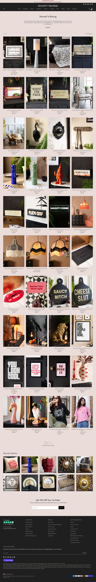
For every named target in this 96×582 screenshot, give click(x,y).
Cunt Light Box (13, 229)
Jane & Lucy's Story (74, 524)
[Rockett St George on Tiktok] (90, 4)
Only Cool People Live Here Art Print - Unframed (82, 349)
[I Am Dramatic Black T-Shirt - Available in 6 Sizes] (59, 412)
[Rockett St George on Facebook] (83, 4)
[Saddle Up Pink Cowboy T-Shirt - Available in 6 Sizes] (82, 412)
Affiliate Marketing (52, 533)
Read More (48, 27)
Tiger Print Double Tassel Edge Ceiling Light (36, 268)
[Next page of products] (52, 443)
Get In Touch (50, 522)
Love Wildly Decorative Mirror (14, 110)
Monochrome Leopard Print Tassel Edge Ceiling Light (13, 269)
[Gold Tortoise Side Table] (13, 133)
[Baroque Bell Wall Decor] (59, 133)
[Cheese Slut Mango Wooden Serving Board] (82, 291)
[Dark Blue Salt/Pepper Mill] (13, 172)
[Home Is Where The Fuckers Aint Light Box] (82, 172)
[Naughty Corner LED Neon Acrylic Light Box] (59, 212)
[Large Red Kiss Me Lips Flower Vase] (82, 371)
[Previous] (30, 1)
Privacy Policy (73, 533)
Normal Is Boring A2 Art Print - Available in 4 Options (13, 70)
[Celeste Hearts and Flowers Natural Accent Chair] (82, 93)
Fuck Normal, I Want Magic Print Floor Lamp (36, 69)
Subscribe (84, 552)
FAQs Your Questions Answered (54, 524)
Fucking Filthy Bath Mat (82, 268)
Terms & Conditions (74, 540)
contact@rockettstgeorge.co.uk (9, 528)
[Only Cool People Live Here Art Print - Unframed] (82, 331)
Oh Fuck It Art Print (59, 388)
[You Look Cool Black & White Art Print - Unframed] (13, 371)
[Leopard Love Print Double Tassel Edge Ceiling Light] (59, 251)
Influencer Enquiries (52, 529)
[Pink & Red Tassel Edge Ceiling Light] (82, 212)
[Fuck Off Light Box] (36, 212)
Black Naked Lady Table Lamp (13, 348)
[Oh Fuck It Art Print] (59, 371)
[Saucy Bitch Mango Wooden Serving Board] (59, 291)
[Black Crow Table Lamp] (36, 331)
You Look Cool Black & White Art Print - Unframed (13, 389)
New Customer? (29, 524)
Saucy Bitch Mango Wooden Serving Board (59, 309)
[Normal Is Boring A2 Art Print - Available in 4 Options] (13, 52)
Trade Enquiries (51, 531)
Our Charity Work (74, 529)
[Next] (65, 1)
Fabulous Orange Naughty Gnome (59, 190)
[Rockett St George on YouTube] (92, 4)
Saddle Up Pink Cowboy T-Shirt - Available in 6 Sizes (82, 430)
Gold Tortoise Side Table (13, 150)
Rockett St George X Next (31, 535)
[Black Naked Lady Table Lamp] (13, 331)
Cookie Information (74, 538)
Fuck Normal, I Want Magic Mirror (82, 69)
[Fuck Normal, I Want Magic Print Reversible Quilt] (59, 52)
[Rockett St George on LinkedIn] (87, 4)
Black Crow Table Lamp (36, 348)
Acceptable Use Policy (75, 542)
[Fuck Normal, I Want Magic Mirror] (82, 52)
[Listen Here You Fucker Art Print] (36, 371)
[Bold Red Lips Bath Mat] (13, 291)
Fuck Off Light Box (36, 229)
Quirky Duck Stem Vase (36, 429)
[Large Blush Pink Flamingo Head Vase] (13, 412)
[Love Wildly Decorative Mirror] (13, 93)
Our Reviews (73, 531)
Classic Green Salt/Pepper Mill (37, 190)
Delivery (27, 529)
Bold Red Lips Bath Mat (14, 309)
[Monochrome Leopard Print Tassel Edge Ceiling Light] (13, 251)
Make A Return (29, 526)
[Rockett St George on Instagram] (85, 4)
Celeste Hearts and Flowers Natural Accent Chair (82, 111)
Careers (72, 526)
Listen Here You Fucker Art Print (36, 388)
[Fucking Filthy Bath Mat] (82, 251)
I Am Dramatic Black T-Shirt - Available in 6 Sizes (59, 430)
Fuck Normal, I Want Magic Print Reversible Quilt (59, 70)
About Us (72, 522)
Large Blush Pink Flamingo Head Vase (14, 429)
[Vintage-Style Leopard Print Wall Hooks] (82, 133)
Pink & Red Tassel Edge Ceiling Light (82, 229)
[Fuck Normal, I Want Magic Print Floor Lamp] (36, 52)
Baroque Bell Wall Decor (59, 150)
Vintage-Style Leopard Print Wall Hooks (82, 150)
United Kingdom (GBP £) (9, 574)
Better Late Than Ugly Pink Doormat (36, 309)
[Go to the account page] (89, 9)
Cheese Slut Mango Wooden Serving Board (82, 309)
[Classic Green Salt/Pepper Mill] (36, 172)
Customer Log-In (29, 522)
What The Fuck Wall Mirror (36, 110)
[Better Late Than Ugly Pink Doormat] (36, 291)
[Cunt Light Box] (13, 212)
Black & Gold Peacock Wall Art (36, 150)
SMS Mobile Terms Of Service (76, 535)
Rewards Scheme (29, 531)
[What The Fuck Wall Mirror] (36, 93)
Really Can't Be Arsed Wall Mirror (59, 110)
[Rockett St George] (48, 6)
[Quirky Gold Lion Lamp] (59, 331)
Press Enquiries (51, 526)
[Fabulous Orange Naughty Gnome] (59, 172)
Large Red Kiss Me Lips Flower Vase (82, 388)
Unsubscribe (50, 535)
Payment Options (29, 533)
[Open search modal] (4, 9)
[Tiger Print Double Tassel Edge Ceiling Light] (36, 251)
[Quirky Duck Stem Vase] (36, 412)
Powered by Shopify (6, 577)
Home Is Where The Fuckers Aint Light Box (82, 190)
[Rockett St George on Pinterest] (88, 4)
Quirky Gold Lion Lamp (59, 348)
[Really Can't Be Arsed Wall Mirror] (59, 93)
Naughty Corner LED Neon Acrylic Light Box (59, 229)
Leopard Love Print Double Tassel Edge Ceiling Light (59, 269)
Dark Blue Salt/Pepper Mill (14, 190)
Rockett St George (12, 576)
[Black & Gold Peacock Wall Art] (36, 133)
